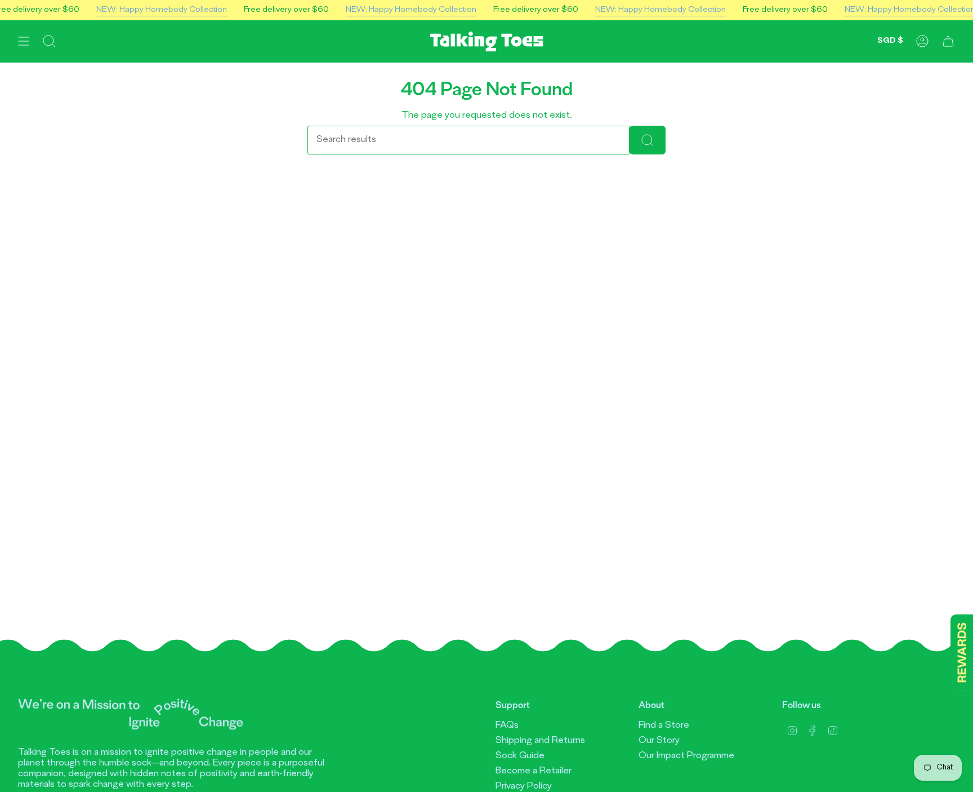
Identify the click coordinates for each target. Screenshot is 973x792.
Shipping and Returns (540, 740)
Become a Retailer (534, 771)
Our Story (659, 740)
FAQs (507, 725)
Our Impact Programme (686, 755)
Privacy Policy (524, 786)
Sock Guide (520, 755)
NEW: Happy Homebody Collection (161, 10)
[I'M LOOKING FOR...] (648, 140)
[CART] (948, 41)
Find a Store (664, 725)
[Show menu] (23, 41)
